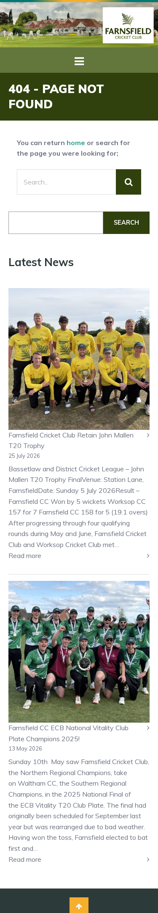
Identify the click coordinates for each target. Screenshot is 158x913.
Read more (39, 556)
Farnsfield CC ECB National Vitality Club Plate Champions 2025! (68, 733)
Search (126, 222)
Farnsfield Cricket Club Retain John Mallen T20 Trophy (71, 440)
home (76, 142)
